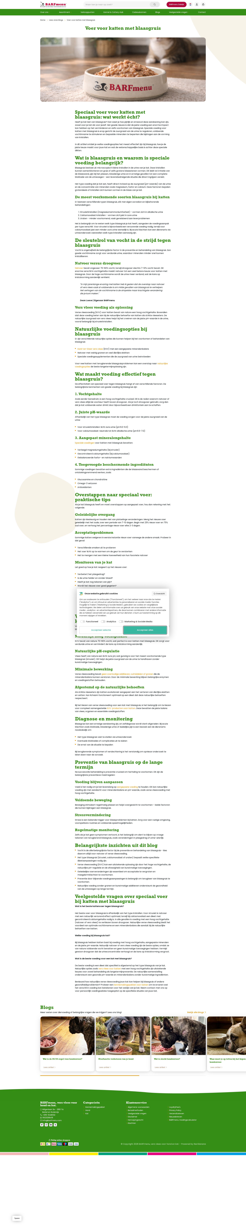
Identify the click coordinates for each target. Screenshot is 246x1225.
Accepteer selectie (101, 630)
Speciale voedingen (85, 442)
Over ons (44, 12)
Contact (202, 12)
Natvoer (79, 268)
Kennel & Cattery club (113, 12)
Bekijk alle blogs (195, 1012)
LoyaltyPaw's (174, 1107)
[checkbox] (88, 621)
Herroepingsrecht (135, 1120)
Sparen (17, 1218)
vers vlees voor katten (109, 968)
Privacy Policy (175, 1110)
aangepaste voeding (127, 786)
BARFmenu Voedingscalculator (183, 1120)
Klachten (132, 1123)
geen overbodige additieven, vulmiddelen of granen (127, 674)
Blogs (157, 12)
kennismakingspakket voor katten (131, 984)
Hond (87, 1110)
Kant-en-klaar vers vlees (90, 348)
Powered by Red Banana (193, 1144)
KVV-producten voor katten (121, 708)
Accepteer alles (145, 630)
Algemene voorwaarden (138, 1107)
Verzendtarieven (176, 1113)
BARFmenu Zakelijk (176, 4)
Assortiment (64, 12)
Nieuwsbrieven (175, 1116)
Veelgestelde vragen (178, 12)
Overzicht (160, 593)
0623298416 (47, 1117)
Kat (86, 1113)
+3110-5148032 (49, 1115)
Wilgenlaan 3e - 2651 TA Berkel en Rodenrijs (52, 1110)
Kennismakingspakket (95, 1107)
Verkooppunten (87, 12)
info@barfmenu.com (52, 1120)
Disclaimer (132, 1116)
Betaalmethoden (135, 1110)
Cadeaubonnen (139, 12)
